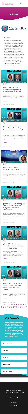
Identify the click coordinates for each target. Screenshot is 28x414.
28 (22, 306)
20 (7, 306)
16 (25, 304)
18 (3, 306)
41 (20, 307)
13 (20, 304)
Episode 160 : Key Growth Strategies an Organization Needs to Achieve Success (12, 90)
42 (22, 307)
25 (16, 306)
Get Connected (7, 371)
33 (5, 307)
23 (13, 306)
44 (26, 307)
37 (13, 307)
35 (9, 307)
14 (21, 304)
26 (18, 306)
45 (12, 309)
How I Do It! (6, 357)
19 (5, 306)
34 (7, 307)
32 (3, 307)
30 (26, 306)
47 (16, 309)
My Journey (6, 364)
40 (18, 307)
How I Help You (7, 343)
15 (23, 304)
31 (1, 307)
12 (18, 304)
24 (14, 306)
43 (24, 307)
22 (11, 306)
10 (14, 304)
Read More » (5, 100)
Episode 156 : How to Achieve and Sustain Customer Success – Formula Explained (13, 246)
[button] (21, 3)
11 (16, 304)
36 (11, 307)
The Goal (5, 350)
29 (24, 306)
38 (14, 307)
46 (14, 309)
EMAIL (14, 387)
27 (20, 306)
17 (1, 306)
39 (16, 307)
